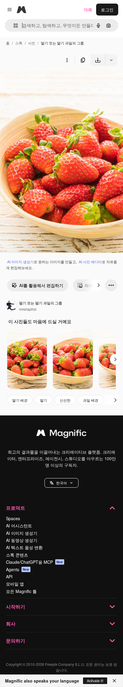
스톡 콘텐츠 (17, 555)
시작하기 (15, 606)
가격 (88, 10)
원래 (34, 80)
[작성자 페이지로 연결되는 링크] (11, 306)
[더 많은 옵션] (67, 60)
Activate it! (95, 680)
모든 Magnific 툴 (21, 591)
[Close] (114, 680)
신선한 (65, 400)
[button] (61, 483)
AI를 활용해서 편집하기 (41, 285)
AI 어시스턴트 (19, 526)
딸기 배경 (19, 400)
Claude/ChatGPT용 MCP (34, 562)
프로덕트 (15, 507)
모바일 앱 (15, 584)
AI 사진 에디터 (90, 261)
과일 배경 (90, 400)
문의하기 (15, 640)
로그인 (107, 10)
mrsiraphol (27, 309)
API (9, 577)
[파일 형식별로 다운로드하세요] (111, 60)
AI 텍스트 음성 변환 (24, 547)
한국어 (61, 482)
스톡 (18, 42)
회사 (11, 623)
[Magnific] (61, 434)
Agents (17, 569)
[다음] (98, 285)
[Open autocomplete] (13, 25)
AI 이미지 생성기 (20, 261)
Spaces (13, 518)
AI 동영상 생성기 (21, 540)
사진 (31, 42)
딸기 (43, 400)
